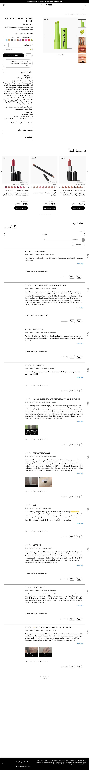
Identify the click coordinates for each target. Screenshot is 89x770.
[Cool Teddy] (80, 187)
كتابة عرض (44, 234)
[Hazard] (9, 40)
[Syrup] (15, 187)
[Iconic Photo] (77, 187)
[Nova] (6, 40)
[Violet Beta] (20, 40)
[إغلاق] (3, 764)
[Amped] (26, 40)
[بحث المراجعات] (83, 240)
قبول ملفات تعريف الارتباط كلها (22, 766)
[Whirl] (46, 187)
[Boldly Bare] (52, 187)
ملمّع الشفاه (66, 14)
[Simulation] (18, 40)
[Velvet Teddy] (63, 187)
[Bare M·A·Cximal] (74, 187)
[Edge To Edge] (40, 187)
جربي (5, 45)
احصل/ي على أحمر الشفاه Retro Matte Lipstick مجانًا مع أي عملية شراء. (44, 1)
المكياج (76, 14)
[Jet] (12, 40)
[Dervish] (43, 187)
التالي (45, 678)
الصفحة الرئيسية (82, 14)
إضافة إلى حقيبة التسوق (13, 55)
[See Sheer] (12, 187)
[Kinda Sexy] (69, 187)
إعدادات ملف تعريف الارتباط (22, 762)
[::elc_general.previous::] (85, 187)
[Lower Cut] (23, 40)
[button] (31, 430)
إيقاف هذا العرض (63, 276)
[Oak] (37, 187)
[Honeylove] (71, 187)
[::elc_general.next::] (60, 187)
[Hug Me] (9, 187)
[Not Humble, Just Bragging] (24, 187)
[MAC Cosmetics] (46, 4)
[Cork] (34, 187)
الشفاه (71, 14)
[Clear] (15, 40)
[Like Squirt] (32, 40)
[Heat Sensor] (29, 40)
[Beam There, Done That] (6, 187)
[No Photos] (21, 187)
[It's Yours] (18, 187)
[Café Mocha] (66, 187)
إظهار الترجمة (79, 263)
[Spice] (49, 187)
